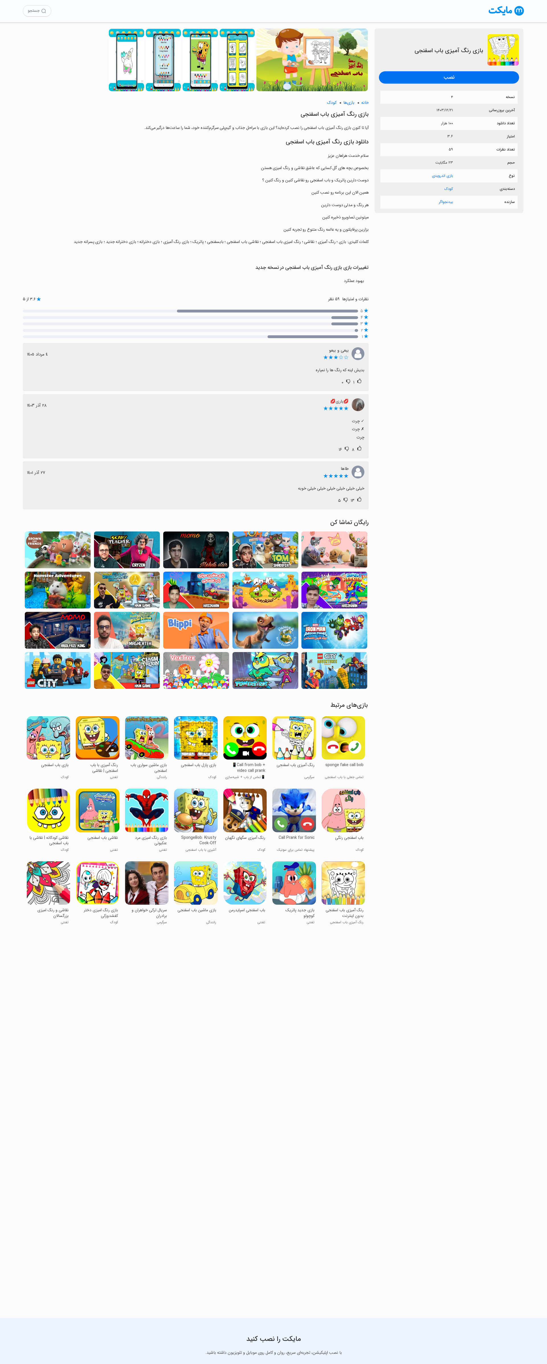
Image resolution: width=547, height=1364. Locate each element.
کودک (448, 189)
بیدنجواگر (446, 202)
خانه (365, 103)
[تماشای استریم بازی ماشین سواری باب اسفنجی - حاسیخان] (196, 592)
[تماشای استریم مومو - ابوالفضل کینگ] (58, 632)
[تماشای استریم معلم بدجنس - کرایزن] (127, 551)
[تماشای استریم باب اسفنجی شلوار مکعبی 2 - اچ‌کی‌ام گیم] (127, 592)
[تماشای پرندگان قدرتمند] (265, 672)
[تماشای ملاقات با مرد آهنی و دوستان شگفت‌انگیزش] (334, 632)
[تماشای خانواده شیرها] (196, 672)
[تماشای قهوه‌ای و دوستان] (58, 551)
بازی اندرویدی (442, 176)
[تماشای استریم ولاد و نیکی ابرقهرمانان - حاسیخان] (334, 592)
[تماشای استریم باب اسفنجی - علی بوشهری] (127, 632)
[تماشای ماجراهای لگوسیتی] (334, 672)
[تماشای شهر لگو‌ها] (58, 672)
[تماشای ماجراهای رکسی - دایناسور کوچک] (265, 632)
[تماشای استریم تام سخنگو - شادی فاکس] (265, 551)
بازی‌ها (348, 103)
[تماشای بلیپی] (196, 632)
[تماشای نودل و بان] (334, 551)
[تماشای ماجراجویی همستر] (58, 592)
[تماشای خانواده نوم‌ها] (265, 592)
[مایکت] (506, 15)
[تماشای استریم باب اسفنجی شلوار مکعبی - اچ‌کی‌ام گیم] (127, 672)
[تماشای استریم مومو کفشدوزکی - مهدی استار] (196, 551)
